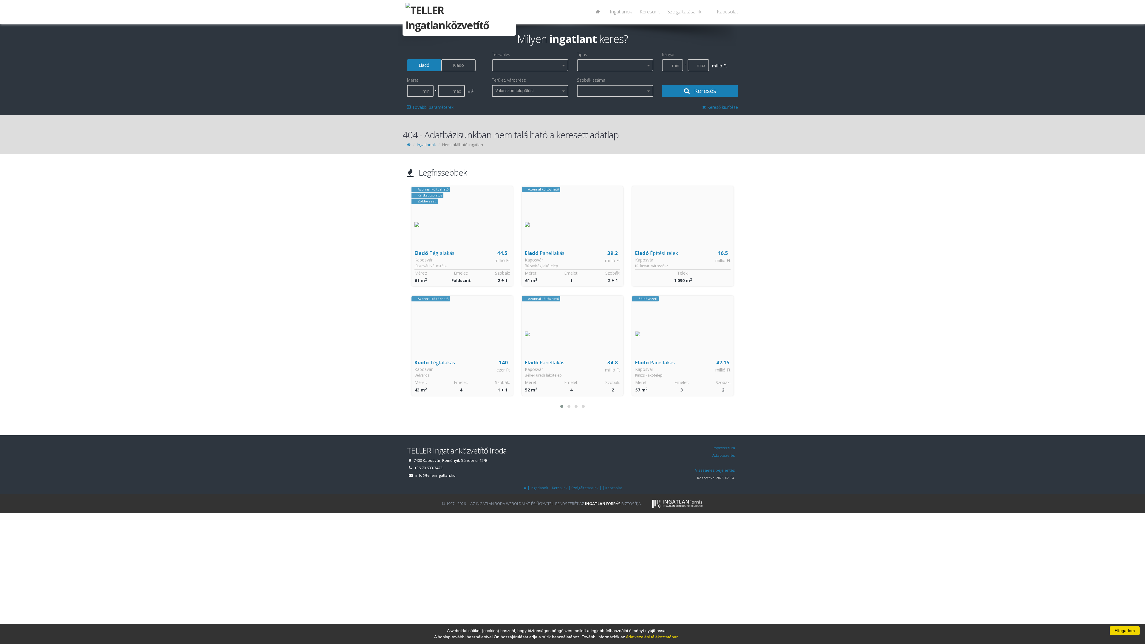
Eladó (424, 65)
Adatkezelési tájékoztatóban (652, 636)
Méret (412, 80)
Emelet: (466, 273)
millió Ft (507, 260)
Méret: (426, 273)
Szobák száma (591, 80)
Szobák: (507, 273)
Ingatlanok (621, 11)
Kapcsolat (727, 11)
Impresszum (724, 448)
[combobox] (530, 65)
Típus (582, 54)
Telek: (577, 273)
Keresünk (650, 11)
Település (501, 54)
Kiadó (458, 65)
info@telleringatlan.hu (435, 475)
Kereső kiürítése (722, 107)
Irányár (668, 54)
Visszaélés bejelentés (715, 470)
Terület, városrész (509, 80)
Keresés (704, 91)
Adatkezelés (723, 455)
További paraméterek (432, 107)
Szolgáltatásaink (684, 11)
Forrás (603, 503)
